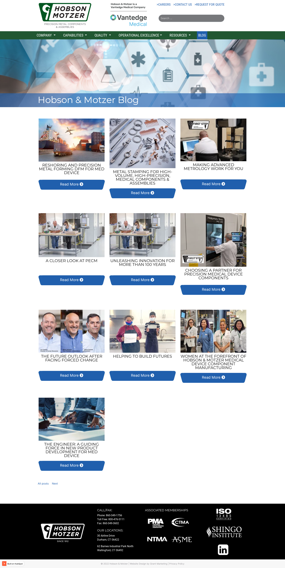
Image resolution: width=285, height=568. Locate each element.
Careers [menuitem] (164, 4)
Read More (70, 184)
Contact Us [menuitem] (183, 4)
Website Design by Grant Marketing (148, 563)
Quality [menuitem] (101, 35)
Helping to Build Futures (142, 356)
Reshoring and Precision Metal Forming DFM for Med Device (71, 169)
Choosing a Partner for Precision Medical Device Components (213, 274)
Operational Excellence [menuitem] (139, 35)
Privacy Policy (176, 563)
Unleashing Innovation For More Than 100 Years (142, 262)
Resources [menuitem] (179, 35)
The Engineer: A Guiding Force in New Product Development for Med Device (71, 450)
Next (55, 483)
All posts (43, 483)
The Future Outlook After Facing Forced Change (71, 358)
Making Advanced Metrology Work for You (213, 166)
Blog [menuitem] (202, 35)
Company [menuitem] (45, 35)
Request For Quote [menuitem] (210, 4)
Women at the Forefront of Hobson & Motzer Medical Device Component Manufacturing (213, 362)
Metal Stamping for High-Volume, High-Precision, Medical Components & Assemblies (142, 177)
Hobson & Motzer (119, 563)
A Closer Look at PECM (71, 260)
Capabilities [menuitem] (73, 35)
